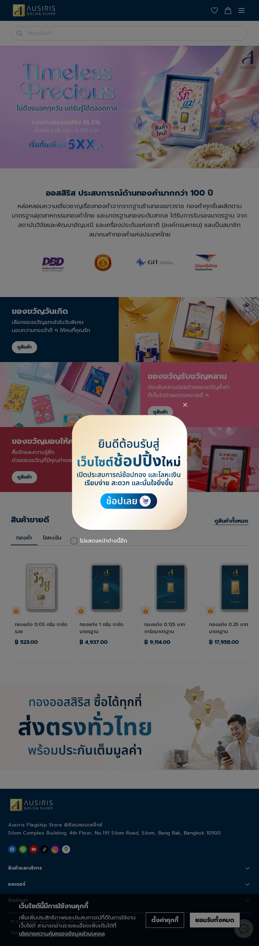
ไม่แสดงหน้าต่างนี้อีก (103, 541)
